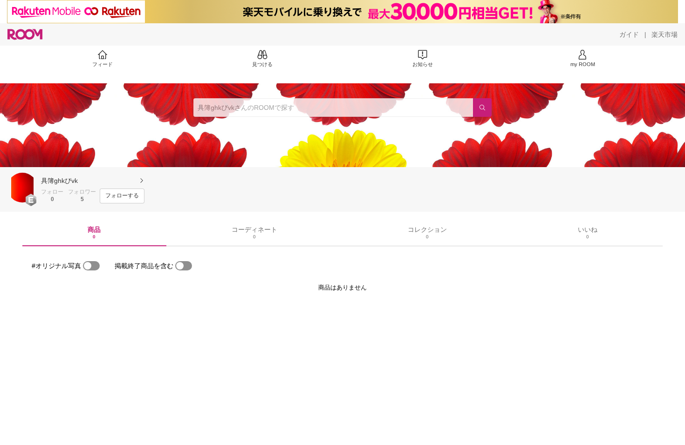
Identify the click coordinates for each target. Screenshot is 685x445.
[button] (22, 187)
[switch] (91, 265)
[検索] (482, 107)
